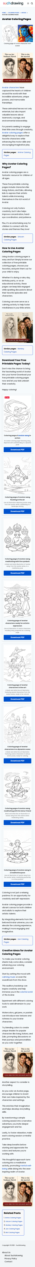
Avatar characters (10, 87)
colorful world (26, 992)
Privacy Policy (11, 1258)
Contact (8, 1261)
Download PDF (17, 449)
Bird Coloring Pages (13, 1232)
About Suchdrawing (14, 1255)
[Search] (32, 3)
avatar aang (23, 435)
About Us (6, 1252)
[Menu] (28, 3)
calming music (8, 977)
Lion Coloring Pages (13, 1229)
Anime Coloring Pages (13, 1218)
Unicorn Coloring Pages (14, 1221)
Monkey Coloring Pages (14, 1225)
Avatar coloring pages (12, 132)
